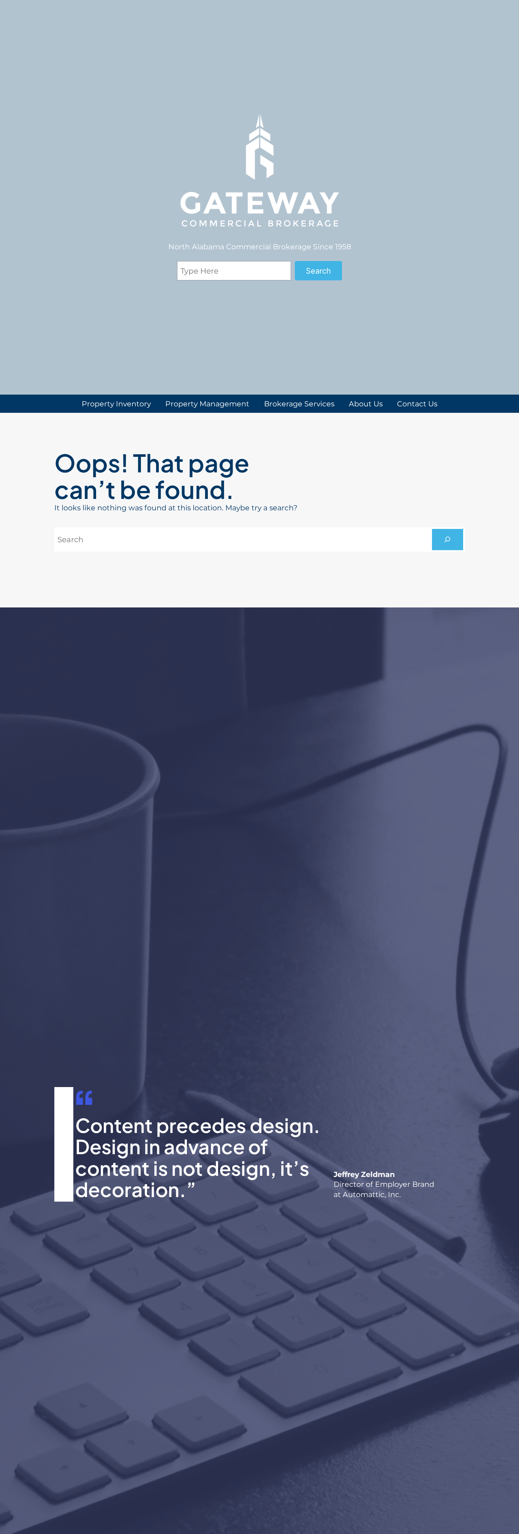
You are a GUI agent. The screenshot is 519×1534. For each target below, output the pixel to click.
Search (318, 270)
